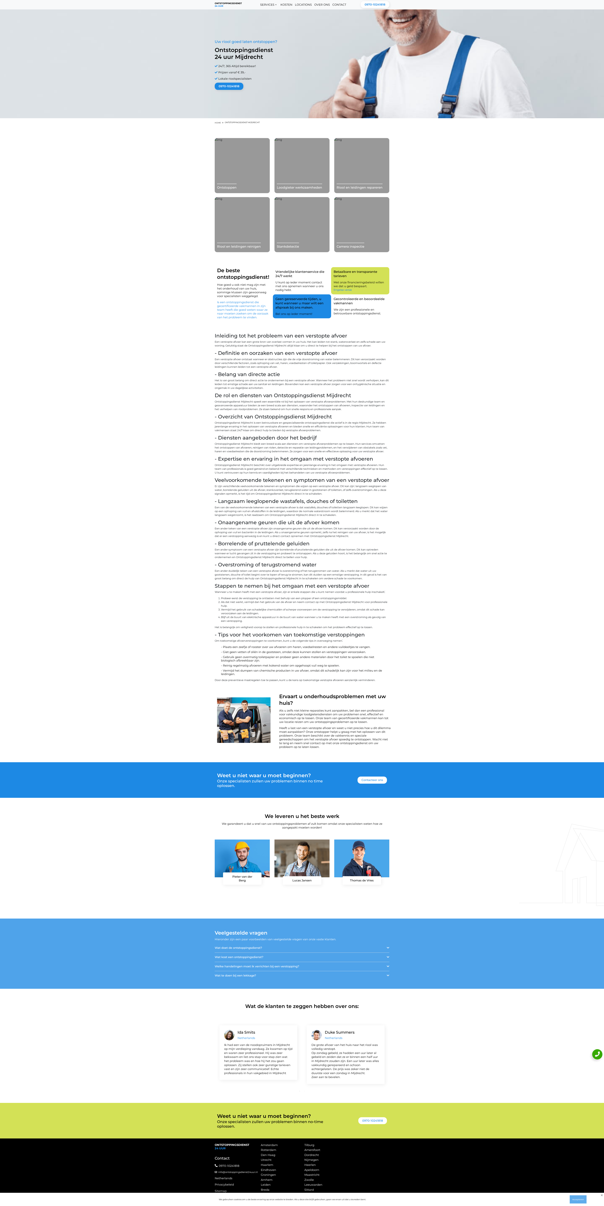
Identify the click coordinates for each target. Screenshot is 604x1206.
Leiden (266, 1184)
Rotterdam (268, 1150)
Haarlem (267, 1165)
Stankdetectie (288, 246)
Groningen (268, 1175)
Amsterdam (269, 1145)
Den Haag (268, 1155)
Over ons (322, 4)
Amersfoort (312, 1150)
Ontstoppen (227, 187)
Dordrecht (311, 1155)
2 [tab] (304, 1091)
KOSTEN (286, 4)
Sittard (309, 1190)
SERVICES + (268, 4)
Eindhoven (268, 1170)
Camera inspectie (350, 246)
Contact (339, 4)
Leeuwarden (313, 1184)
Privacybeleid (224, 1184)
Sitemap (221, 1191)
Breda (265, 1190)
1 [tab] (299, 1091)
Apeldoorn (311, 1170)
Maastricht (311, 1175)
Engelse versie (343, 289)
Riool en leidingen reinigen (239, 246)
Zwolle (309, 1180)
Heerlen (310, 1165)
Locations (303, 4)
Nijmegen (311, 1160)
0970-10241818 (375, 4)
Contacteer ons (372, 780)
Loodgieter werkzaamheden (299, 187)
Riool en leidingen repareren (360, 187)
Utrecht (266, 1160)
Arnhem (266, 1180)
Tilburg (309, 1145)
